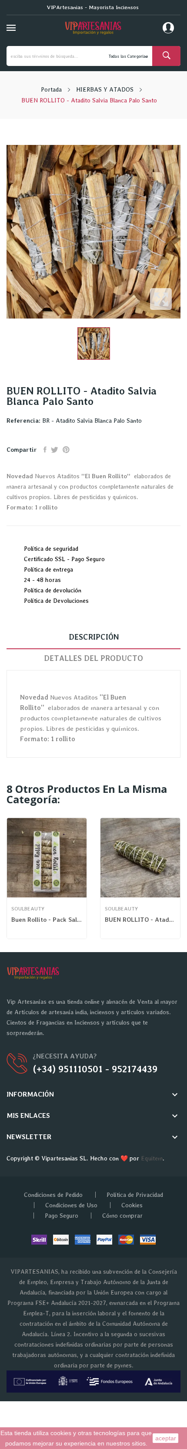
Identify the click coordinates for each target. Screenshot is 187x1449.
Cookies (132, 1205)
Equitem (152, 1158)
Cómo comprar (122, 1215)
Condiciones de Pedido (53, 1195)
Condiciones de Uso (71, 1205)
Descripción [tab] (94, 636)
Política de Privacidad (135, 1195)
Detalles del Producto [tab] (93, 658)
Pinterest (66, 449)
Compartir (45, 449)
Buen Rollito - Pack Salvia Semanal (46, 919)
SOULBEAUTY (27, 908)
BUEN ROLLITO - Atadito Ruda (140, 919)
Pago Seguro (61, 1215)
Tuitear (54, 449)
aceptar (165, 1438)
